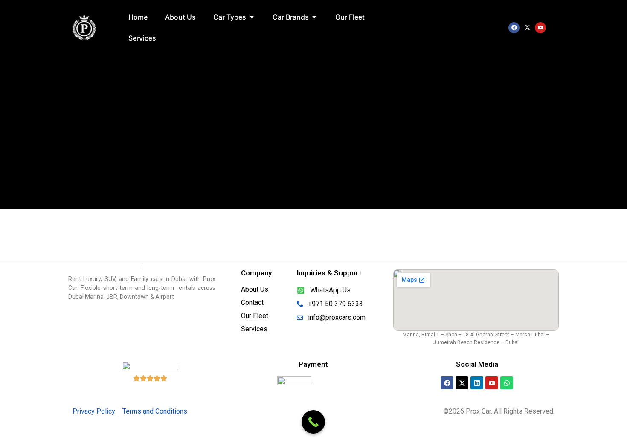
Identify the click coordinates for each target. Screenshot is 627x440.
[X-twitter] (527, 27)
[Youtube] (540, 27)
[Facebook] (514, 27)
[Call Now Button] (313, 422)
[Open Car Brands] (314, 17)
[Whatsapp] (506, 382)
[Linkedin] (476, 382)
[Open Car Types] (251, 17)
